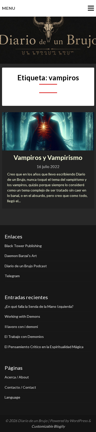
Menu (8, 8)
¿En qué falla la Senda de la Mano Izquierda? (39, 306)
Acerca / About (17, 377)
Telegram (12, 276)
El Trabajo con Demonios (24, 336)
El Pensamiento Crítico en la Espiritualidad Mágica (44, 347)
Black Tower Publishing (23, 246)
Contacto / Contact (20, 387)
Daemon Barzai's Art (21, 255)
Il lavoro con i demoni (21, 326)
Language (12, 397)
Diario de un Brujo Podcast (26, 266)
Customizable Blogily (48, 426)
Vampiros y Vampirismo (48, 157)
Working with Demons (22, 316)
